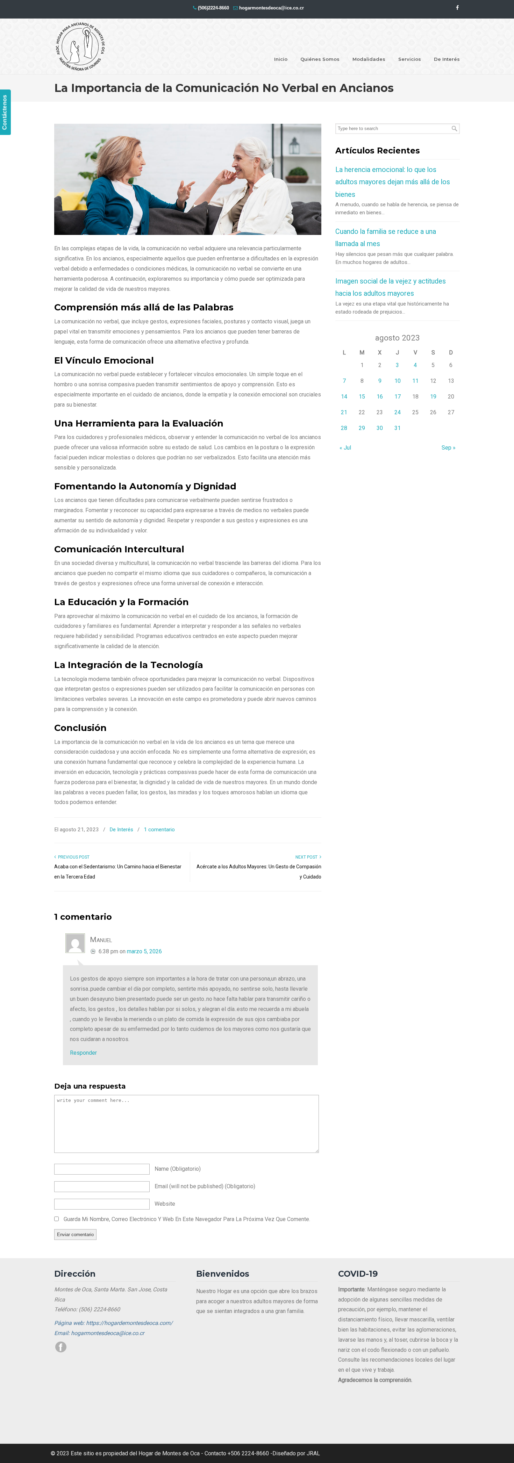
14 (344, 396)
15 (362, 396)
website (165, 1203)
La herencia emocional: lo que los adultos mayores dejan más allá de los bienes (392, 182)
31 (397, 428)
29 (362, 428)
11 (415, 381)
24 (397, 412)
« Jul (345, 447)
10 (397, 381)
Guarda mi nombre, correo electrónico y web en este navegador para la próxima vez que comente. (187, 1219)
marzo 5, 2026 (144, 951)
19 (433, 396)
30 (380, 428)
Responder (83, 1052)
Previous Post (73, 857)
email (205, 1186)
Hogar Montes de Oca (80, 47)
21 (344, 412)
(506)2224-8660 (213, 7)
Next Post (307, 857)
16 (380, 396)
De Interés (121, 829)
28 (344, 428)
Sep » (449, 447)
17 (397, 396)
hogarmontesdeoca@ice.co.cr (271, 7)
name (178, 1169)
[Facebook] (457, 7)
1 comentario (159, 829)
